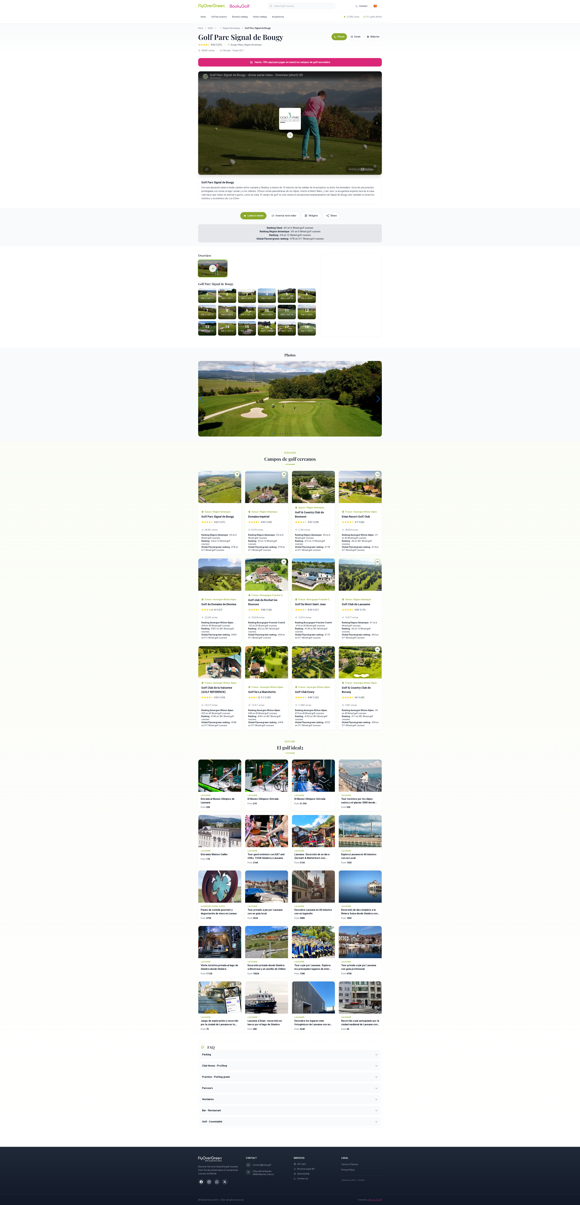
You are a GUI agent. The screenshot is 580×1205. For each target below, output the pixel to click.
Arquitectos (278, 17)
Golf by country (219, 17)
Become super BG (306, 1169)
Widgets (313, 215)
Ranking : (274, 235)
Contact (363, 6)
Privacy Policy (348, 1170)
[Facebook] (201, 1182)
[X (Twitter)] (225, 1182)
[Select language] (377, 6)
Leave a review (255, 215)
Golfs (210, 28)
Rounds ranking (240, 17)
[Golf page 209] (219, 577)
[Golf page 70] (219, 662)
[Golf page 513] (313, 577)
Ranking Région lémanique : (275, 231)
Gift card (301, 1164)
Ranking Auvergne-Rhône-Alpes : (358, 535)
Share (333, 215)
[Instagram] (209, 1182)
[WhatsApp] (217, 1182)
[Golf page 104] (313, 664)
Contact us (302, 1178)
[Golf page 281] (266, 664)
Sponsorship (303, 1174)
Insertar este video (286, 215)
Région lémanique (231, 28)
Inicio (203, 17)
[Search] (270, 6)
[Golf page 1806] (313, 487)
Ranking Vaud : (275, 227)
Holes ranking (260, 17)
